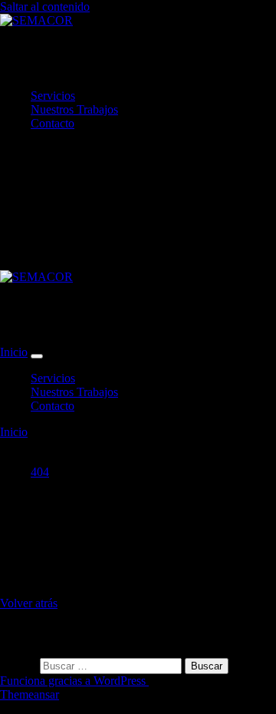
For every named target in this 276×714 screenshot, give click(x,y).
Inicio (14, 352)
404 (40, 471)
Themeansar (29, 694)
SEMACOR (62, 57)
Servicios (53, 95)
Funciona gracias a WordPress (74, 680)
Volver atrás (29, 603)
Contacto (52, 123)
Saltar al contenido (45, 6)
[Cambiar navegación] (37, 356)
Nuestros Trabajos (74, 109)
